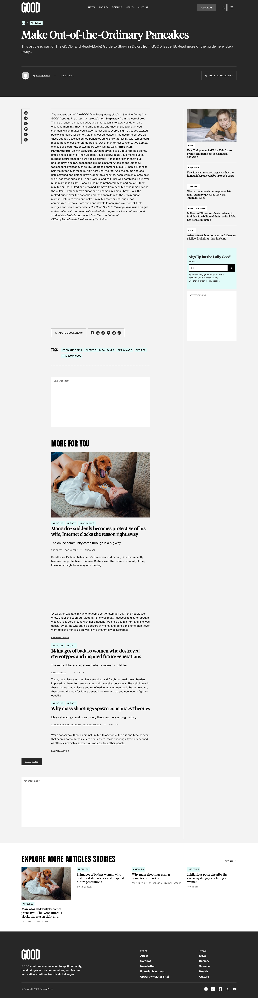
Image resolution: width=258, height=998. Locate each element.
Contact (145, 961)
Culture (143, 7)
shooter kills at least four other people (101, 743)
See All (229, 861)
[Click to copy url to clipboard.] (26, 140)
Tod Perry (57, 550)
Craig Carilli (58, 672)
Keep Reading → (60, 637)
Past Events (86, 523)
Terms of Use (195, 277)
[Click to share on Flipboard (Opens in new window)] (26, 129)
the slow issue (71, 355)
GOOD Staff (71, 550)
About (144, 955)
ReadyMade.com (71, 215)
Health (130, 7)
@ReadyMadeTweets (64, 219)
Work (191, 145)
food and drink (72, 350)
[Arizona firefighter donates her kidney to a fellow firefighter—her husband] (211, 233)
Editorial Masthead (152, 971)
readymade (125, 350)
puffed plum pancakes (100, 350)
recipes (141, 350)
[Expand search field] (223, 7)
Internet (193, 186)
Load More (31, 761)
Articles (36, 22)
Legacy (71, 523)
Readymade (43, 75)
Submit (232, 268)
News (91, 7)
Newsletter (147, 966)
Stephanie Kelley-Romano (66, 724)
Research (193, 167)
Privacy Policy (211, 277)
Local (191, 230)
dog (98, 565)
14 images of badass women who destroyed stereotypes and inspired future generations (96, 653)
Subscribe (206, 7)
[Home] (23, 23)
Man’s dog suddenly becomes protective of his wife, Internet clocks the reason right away (98, 531)
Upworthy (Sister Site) (154, 976)
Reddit (136, 613)
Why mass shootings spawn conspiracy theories (100, 708)
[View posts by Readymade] (26, 76)
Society (103, 7)
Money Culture (196, 208)
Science (117, 7)
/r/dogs (88, 617)
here (102, 118)
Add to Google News (221, 75)
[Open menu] (232, 7)
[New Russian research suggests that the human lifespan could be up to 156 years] (211, 170)
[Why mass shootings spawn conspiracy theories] (156, 876)
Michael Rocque (92, 724)
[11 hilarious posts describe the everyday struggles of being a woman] (211, 878)
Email (193, 261)
